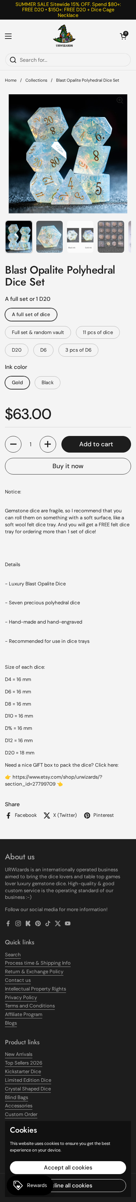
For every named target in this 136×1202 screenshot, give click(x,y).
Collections (36, 80)
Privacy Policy (21, 997)
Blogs (11, 1023)
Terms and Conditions (30, 1005)
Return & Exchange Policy (34, 971)
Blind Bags (16, 1097)
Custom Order (21, 1114)
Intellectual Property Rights (35, 989)
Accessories (18, 1105)
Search (13, 954)
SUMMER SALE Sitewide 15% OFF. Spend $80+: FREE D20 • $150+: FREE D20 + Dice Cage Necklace (68, 10)
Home (11, 80)
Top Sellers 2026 (23, 1063)
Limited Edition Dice (28, 1080)
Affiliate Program (23, 1014)
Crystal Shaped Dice (28, 1088)
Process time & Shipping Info (38, 963)
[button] (123, 36)
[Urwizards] (64, 36)
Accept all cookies (68, 1167)
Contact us (18, 980)
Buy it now (68, 466)
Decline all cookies (68, 1185)
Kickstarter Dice (23, 1071)
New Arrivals (18, 1054)
